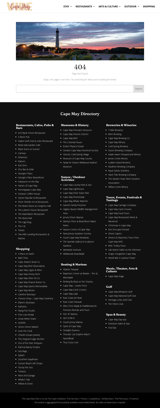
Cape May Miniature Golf (120, 291)
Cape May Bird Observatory (31, 265)
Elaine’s (21, 161)
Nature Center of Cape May (76, 229)
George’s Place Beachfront (31, 177)
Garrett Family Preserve (74, 205)
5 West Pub (23, 136)
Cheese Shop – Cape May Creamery (35, 298)
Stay (66, 6)
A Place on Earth (26, 253)
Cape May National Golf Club (122, 295)
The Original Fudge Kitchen (31, 338)
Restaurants (84, 6)
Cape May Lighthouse (73, 188)
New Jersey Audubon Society (77, 233)
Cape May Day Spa (117, 319)
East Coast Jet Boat (72, 297)
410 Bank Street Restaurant (31, 132)
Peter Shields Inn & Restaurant (33, 201)
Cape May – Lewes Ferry (75, 285)
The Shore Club (115, 303)
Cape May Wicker (26, 290)
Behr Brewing (114, 134)
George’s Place (25, 173)
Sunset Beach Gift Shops (30, 363)
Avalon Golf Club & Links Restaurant (35, 140)
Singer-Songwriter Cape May (122, 253)
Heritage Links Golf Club (120, 299)
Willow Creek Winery (118, 186)
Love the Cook (25, 330)
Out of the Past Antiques (30, 343)
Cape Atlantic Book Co (29, 261)
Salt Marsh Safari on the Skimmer (124, 249)
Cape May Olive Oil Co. (29, 278)
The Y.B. (22, 226)
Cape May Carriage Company (122, 205)
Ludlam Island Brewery (119, 162)
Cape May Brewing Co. (119, 138)
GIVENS (22, 322)
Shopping (149, 6)
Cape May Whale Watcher (75, 201)
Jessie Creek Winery (118, 158)
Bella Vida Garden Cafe (29, 145)
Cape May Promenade (74, 196)
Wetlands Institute (72, 249)
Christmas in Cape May (119, 225)
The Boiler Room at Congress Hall (34, 205)
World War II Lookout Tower (121, 257)
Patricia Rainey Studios (29, 347)
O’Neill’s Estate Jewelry (29, 334)
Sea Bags (22, 351)
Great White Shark (27, 318)
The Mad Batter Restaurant (31, 214)
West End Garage (26, 375)
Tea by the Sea (25, 367)
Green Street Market (28, 326)
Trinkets (22, 371)
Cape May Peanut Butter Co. (32, 282)
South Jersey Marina (72, 322)
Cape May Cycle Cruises (74, 289)
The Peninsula (121, 398)
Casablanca (94, 398)
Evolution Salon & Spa (119, 323)
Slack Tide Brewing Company (122, 174)
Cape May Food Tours (118, 213)
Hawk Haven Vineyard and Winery (124, 154)
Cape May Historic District (75, 134)
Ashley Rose (107, 398)
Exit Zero (22, 165)
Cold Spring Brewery (118, 146)
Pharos (84, 398)
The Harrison (73, 398)
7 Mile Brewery (115, 130)
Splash (21, 355)
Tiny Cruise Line (70, 342)
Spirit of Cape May (72, 326)
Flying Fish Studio (26, 310)
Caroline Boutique (27, 294)
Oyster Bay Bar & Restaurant (32, 197)
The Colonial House (72, 142)
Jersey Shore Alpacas (73, 217)
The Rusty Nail (25, 218)
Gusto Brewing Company (120, 150)
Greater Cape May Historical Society (80, 150)
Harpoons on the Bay (28, 181)
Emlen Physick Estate (73, 146)
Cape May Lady (70, 293)
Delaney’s (22, 157)
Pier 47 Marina (70, 314)
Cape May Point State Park (76, 192)
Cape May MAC (70, 138)
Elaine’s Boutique (26, 302)
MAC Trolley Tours (117, 245)
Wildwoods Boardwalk (73, 253)
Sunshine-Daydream (28, 359)
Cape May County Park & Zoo (77, 184)
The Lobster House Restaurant (33, 209)
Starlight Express (71, 330)
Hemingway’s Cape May (29, 189)
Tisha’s (21, 230)
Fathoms (22, 306)
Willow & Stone (25, 383)
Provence (134, 398)
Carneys (22, 153)
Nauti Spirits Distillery (118, 170)
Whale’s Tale (24, 379)
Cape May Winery (116, 142)
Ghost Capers (115, 233)
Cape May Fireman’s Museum (77, 130)
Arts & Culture (108, 6)
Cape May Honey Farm (29, 274)
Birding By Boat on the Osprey (78, 281)
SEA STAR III (69, 318)
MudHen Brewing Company (121, 166)
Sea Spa (112, 327)
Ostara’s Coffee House (29, 193)
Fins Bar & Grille (26, 169)
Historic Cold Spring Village (76, 154)
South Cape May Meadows (76, 237)
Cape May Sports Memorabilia (32, 286)
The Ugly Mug (24, 222)
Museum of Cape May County (77, 158)
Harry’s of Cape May (27, 185)
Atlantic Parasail (70, 269)
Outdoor (130, 6)
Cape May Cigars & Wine (30, 270)
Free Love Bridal (26, 314)
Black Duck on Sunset (29, 149)
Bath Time (23, 257)
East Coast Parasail (72, 301)
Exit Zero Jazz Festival (118, 229)
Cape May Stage (116, 276)
